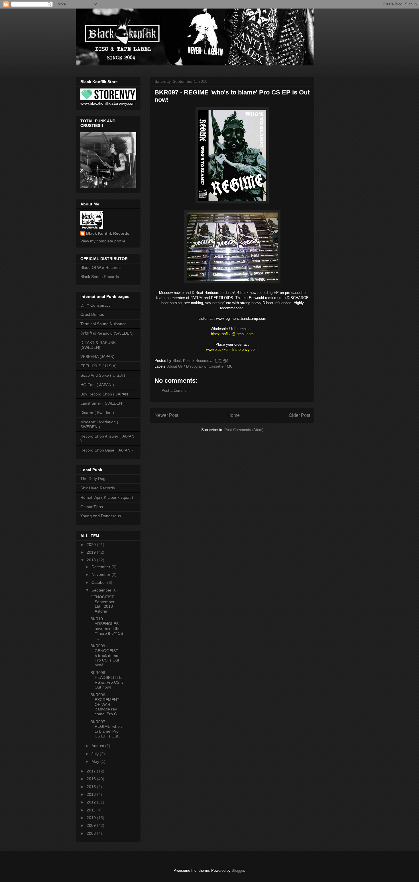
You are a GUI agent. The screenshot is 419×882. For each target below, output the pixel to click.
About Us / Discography (186, 366)
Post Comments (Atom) (243, 430)
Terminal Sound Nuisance (103, 324)
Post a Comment (176, 390)
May (95, 761)
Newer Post (166, 415)
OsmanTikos (91, 506)
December (101, 566)
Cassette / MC (221, 366)
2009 (92, 825)
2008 (92, 833)
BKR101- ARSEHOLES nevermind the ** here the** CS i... (106, 628)
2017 (92, 771)
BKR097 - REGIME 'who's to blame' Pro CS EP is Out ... (106, 729)
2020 (92, 544)
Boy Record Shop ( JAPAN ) (105, 394)
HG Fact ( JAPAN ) (97, 384)
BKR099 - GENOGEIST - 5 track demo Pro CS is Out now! (105, 655)
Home (233, 415)
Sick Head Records (97, 488)
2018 (92, 560)
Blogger (238, 870)
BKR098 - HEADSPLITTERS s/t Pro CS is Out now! (106, 679)
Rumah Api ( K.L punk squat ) (106, 497)
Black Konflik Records (107, 233)
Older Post (299, 415)
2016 (92, 778)
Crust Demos (92, 314)
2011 (91, 810)
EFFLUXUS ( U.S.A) (98, 366)
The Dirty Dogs (93, 478)
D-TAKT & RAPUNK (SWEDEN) (98, 345)
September (102, 590)
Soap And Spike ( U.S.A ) (102, 375)
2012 (92, 802)
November (101, 574)
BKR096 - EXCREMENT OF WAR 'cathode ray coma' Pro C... (105, 704)
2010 (92, 817)
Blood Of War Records (100, 267)
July (95, 753)
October (99, 582)
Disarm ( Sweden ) (97, 412)
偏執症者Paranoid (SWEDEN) (107, 333)
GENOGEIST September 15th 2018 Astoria (102, 604)
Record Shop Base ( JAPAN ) (106, 450)
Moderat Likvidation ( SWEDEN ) (99, 424)
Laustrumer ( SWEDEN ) (102, 403)
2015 (92, 786)
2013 (92, 794)
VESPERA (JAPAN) (97, 356)
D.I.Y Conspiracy (95, 305)
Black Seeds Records (99, 276)
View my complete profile (102, 241)
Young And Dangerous (100, 516)
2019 (92, 552)
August (98, 745)
